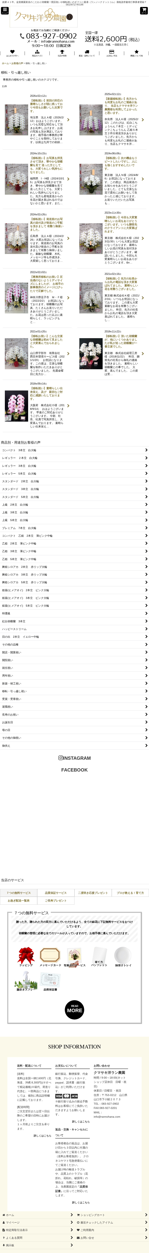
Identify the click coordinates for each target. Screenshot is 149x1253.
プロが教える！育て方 (130, 892)
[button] (5, 10)
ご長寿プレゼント (56, 900)
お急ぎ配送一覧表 (18, 900)
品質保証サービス (56, 892)
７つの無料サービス (18, 892)
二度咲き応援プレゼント (93, 892)
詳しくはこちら (42, 1135)
